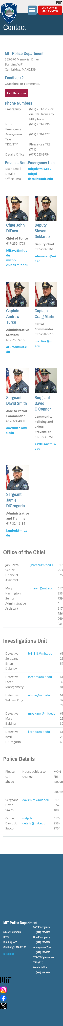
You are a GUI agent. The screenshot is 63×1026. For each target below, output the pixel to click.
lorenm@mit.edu (40, 677)
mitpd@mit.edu (40, 169)
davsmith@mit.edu (35, 800)
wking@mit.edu (39, 695)
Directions (8, 954)
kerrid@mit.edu (39, 732)
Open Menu (32, 10)
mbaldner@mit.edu (41, 713)
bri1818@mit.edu (40, 653)
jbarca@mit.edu (41, 565)
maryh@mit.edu (41, 588)
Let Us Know (16, 93)
